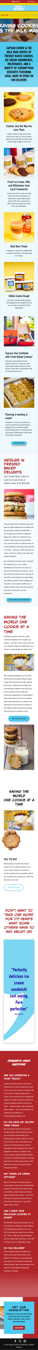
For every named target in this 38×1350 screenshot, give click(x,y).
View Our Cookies (13, 887)
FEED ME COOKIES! (19, 35)
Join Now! (19, 1328)
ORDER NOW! (19, 443)
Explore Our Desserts (19, 600)
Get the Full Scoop (19, 718)
